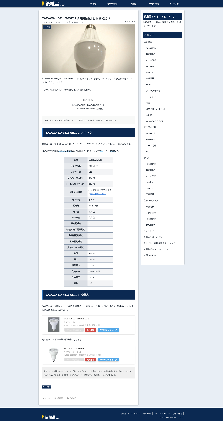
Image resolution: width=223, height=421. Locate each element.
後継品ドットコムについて (156, 249)
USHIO (149, 115)
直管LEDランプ (151, 200)
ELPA (148, 84)
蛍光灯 (147, 158)
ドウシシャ (151, 97)
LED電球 (48, 387)
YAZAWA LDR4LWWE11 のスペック (89, 105)
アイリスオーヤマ (154, 91)
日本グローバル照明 (155, 109)
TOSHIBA (150, 54)
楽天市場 (90, 330)
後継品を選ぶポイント (154, 237)
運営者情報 (147, 414)
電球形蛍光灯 (150, 127)
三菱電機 (150, 78)
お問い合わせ (150, 255)
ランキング (149, 231)
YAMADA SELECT (154, 121)
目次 (85, 100)
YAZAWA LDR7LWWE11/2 (76, 348)
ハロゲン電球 (150, 213)
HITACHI (150, 72)
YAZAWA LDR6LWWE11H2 (76, 319)
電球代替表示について (98, 194)
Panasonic (151, 48)
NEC (148, 103)
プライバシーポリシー (162, 414)
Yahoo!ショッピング (108, 330)
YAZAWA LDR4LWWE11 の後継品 (88, 109)
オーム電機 (151, 60)
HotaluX (149, 182)
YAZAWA (150, 66)
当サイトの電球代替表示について (159, 243)
